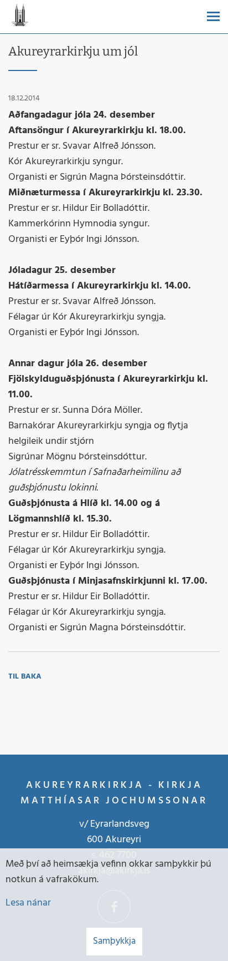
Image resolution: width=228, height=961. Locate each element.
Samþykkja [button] (114, 941)
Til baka (25, 676)
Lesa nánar (28, 903)
